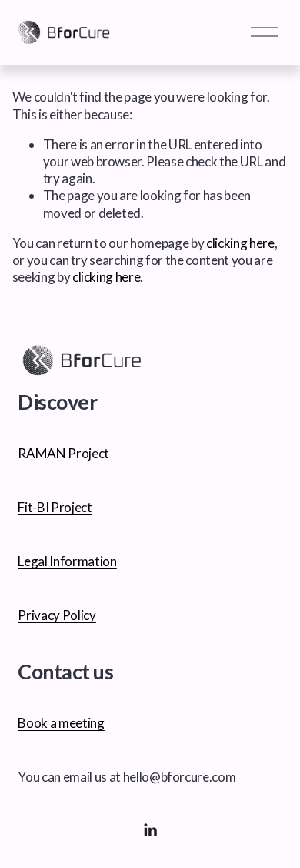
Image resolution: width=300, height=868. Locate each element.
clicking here (240, 243)
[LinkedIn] (150, 830)
